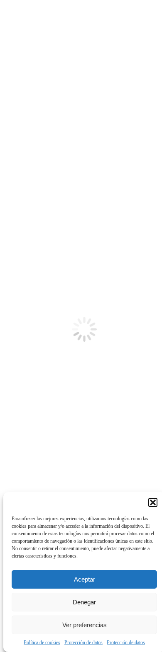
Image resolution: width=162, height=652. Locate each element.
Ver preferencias (84, 624)
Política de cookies (42, 642)
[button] (153, 502)
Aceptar (84, 579)
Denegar (84, 602)
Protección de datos (83, 642)
